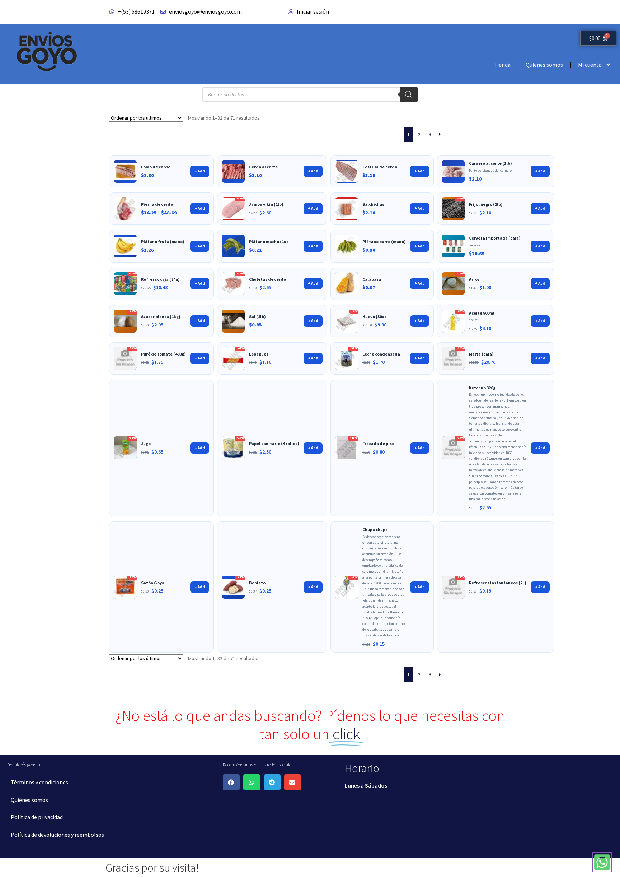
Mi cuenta (590, 64)
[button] (231, 782)
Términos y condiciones (39, 782)
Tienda (502, 64)
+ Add (199, 170)
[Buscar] (409, 94)
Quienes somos (544, 64)
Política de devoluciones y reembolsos (57, 834)
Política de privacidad (37, 817)
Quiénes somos (29, 799)
